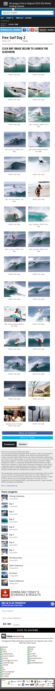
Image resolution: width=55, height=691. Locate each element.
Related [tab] (22, 444)
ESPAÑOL (51, 30)
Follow (13, 636)
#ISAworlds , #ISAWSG (12, 30)
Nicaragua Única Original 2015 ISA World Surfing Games (30, 4)
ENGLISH (43, 30)
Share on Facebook (27, 433)
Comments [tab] (9, 444)
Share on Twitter (27, 438)
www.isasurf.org (12, 485)
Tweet (25, 41)
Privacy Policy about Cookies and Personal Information (19, 690)
